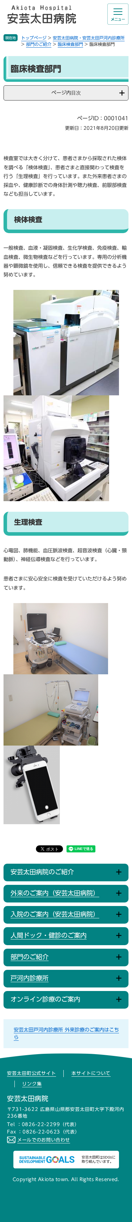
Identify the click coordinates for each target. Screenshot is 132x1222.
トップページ (33, 38)
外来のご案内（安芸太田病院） (55, 893)
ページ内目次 (66, 92)
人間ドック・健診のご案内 (49, 935)
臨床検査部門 (70, 44)
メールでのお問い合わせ (43, 1140)
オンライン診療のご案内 (45, 999)
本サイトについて (91, 1073)
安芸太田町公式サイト (31, 1073)
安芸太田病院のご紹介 (42, 872)
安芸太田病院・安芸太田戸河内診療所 (89, 38)
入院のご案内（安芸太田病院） (55, 914)
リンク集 (32, 1084)
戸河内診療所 (30, 978)
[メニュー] (117, 14)
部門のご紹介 (38, 44)
